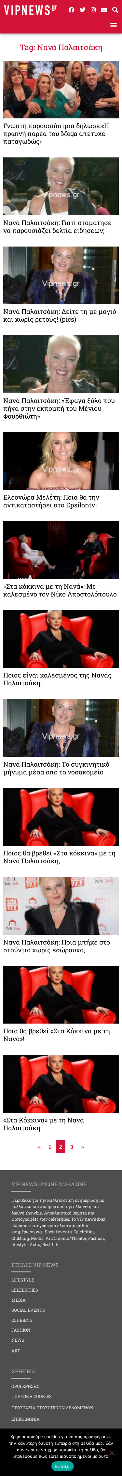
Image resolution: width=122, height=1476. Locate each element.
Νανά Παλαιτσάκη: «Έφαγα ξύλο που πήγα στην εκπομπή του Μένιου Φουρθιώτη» (59, 408)
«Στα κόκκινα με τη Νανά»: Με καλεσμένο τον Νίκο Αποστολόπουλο (60, 590)
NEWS (17, 1340)
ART (15, 1351)
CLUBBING (22, 1320)
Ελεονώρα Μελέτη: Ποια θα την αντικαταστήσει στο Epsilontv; (51, 501)
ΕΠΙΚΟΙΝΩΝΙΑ (25, 1419)
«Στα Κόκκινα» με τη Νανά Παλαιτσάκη (43, 1124)
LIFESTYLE (22, 1280)
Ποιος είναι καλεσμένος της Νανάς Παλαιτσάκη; (57, 679)
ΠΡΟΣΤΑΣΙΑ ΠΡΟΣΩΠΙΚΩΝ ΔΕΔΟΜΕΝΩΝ (52, 1408)
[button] (113, 25)
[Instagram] (93, 10)
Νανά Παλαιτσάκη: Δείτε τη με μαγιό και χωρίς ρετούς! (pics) (59, 315)
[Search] (115, 10)
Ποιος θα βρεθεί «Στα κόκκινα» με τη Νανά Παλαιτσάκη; (59, 857)
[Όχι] (111, 1452)
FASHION (20, 1330)
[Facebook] (71, 10)
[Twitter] (82, 10)
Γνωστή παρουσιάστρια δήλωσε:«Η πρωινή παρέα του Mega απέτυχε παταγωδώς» (56, 133)
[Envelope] (104, 10)
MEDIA (18, 1300)
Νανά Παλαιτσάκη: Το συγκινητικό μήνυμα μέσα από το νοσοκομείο (56, 768)
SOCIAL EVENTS (28, 1310)
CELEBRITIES (24, 1290)
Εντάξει (63, 1466)
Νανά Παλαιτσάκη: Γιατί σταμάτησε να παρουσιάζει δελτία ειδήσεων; (57, 226)
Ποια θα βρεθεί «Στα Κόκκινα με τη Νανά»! (56, 1034)
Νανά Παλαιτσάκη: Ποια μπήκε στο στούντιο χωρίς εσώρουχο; (56, 946)
